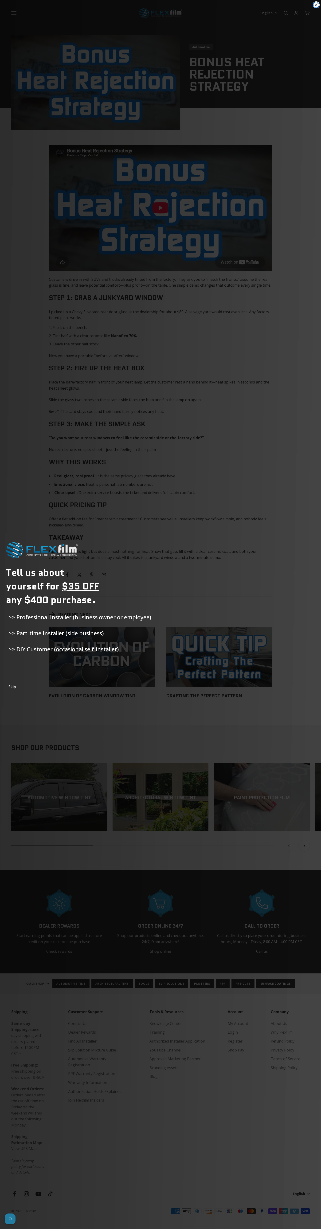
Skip (12, 686)
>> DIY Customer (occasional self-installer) (63, 649)
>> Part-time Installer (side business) (56, 633)
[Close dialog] (316, 5)
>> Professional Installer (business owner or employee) (79, 617)
